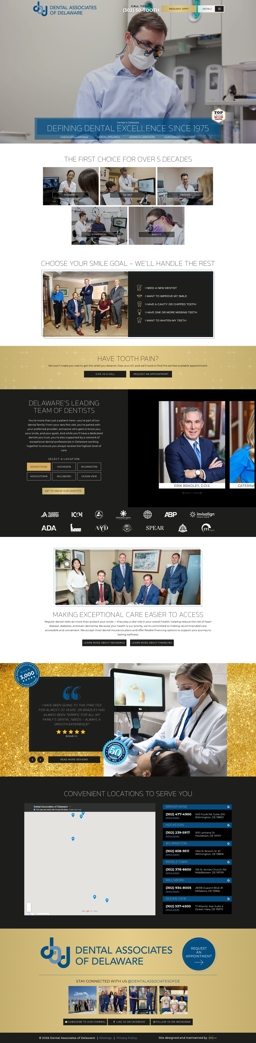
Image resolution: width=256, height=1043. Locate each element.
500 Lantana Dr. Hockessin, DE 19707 (208, 834)
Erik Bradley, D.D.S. (192, 486)
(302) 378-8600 (178, 869)
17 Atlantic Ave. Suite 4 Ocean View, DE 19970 (209, 908)
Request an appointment (199, 952)
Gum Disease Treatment (180, 136)
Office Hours (172, 817)
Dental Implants (108, 136)
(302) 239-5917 (178, 833)
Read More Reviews (74, 759)
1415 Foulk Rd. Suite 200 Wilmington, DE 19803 (210, 816)
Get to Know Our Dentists (63, 491)
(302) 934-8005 (178, 888)
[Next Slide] (197, 492)
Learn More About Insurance (104, 642)
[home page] (64, 8)
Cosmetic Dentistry (142, 136)
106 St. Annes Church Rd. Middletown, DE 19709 (211, 871)
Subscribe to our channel (87, 1022)
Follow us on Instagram (173, 1022)
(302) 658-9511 (177, 851)
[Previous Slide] (186, 492)
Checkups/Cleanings (74, 136)
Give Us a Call (105, 374)
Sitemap (105, 1038)
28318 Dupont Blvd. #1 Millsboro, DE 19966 (209, 889)
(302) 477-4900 (178, 814)
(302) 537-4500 (178, 906)
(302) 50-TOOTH (141, 9)
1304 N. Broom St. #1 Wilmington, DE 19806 (209, 853)
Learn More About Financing (152, 642)
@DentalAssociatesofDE (154, 981)
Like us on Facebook (130, 1022)
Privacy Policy (127, 1038)
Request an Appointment (150, 374)
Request (179, 8)
